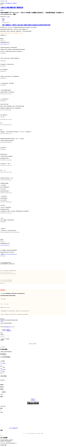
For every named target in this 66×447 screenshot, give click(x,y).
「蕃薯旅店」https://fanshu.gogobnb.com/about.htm (8, 254)
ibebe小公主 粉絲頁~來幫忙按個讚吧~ (6, 280)
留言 (9, 326)
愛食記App (33, 400)
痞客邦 (7, 326)
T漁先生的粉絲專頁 (6, 270)
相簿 (3, 18)
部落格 (3, 19)
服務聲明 (42, 433)
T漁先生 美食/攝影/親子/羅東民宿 (11, 7)
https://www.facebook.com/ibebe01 (6, 281)
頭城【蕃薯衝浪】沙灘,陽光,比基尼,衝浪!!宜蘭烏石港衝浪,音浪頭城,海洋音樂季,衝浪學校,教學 (26, 25)
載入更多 (2, 334)
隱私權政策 (38, 433)
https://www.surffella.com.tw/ (4, 245)
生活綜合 (8, 16)
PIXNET (26, 433)
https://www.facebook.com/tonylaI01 (6, 272)
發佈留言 (2, 340)
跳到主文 (1, 10)
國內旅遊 (7, 329)
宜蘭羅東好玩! (8, 330)
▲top (1, 332)
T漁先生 (1, 321)
